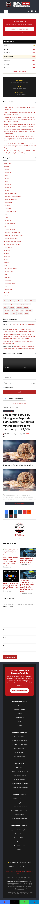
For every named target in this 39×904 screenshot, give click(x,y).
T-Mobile (13, 313)
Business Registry (19, 748)
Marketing (7, 250)
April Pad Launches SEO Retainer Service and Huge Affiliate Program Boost (10, 586)
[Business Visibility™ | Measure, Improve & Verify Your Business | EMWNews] (19, 4)
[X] (11, 512)
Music (6, 259)
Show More (19, 503)
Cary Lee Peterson (30, 300)
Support (6, 313)
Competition (7, 187)
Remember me (8, 387)
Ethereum (19, 307)
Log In (19, 392)
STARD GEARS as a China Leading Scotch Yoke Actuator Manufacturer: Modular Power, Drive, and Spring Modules (19, 131)
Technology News (9, 283)
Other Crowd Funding (10, 268)
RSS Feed (19, 850)
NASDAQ (6, 262)
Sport (5, 274)
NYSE (5, 265)
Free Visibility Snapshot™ (19, 740)
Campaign (13, 300)
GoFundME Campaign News (12, 232)
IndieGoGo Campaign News (12, 241)
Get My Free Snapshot (19, 690)
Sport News (7, 277)
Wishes (6, 295)
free (5, 226)
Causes (6, 178)
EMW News (8, 434)
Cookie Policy (29, 871)
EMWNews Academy (19, 799)
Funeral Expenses (9, 229)
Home (6, 407)
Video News (7, 292)
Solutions (19, 713)
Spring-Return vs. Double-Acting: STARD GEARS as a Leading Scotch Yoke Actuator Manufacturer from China (20, 139)
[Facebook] (6, 512)
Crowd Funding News (10, 193)
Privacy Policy (20, 871)
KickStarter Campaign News (12, 244)
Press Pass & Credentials (19, 818)
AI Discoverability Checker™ (19, 772)
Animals (6, 166)
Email (5, 638)
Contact (19, 725)
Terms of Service (10, 871)
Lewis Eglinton (7, 341)
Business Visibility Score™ (19, 744)
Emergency (7, 208)
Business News (8, 172)
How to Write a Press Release (19, 811)
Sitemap (19, 874)
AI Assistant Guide (19, 846)
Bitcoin (6, 300)
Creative (6, 190)
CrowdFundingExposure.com (21, 304)
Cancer (6, 175)
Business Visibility (19, 736)
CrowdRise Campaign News (12, 196)
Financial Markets (9, 223)
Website (5, 646)
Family (6, 217)
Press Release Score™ (19, 775)
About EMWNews (19, 709)
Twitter (26, 313)
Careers (19, 842)
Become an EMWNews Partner (20, 830)
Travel (6, 286)
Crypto (5, 307)
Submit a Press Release (19, 29)
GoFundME (15, 310)
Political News (8, 271)
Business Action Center (20, 807)
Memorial (7, 256)
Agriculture (7, 163)
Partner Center (19, 834)
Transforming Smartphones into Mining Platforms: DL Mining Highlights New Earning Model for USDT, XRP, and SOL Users (27, 586)
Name (5, 630)
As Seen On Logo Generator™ (19, 787)
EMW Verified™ (19, 752)
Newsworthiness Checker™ (19, 783)
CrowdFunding (8, 304)
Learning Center (19, 803)
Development (8, 202)
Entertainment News (10, 211)
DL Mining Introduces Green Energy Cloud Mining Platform (27, 560)
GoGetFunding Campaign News (13, 235)
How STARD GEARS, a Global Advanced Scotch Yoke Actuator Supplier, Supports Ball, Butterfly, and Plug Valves (20, 146)
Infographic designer (9, 334)
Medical (6, 253)
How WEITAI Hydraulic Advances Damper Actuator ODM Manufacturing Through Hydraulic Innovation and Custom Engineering (19, 119)
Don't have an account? (20, 403)
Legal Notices (8, 247)
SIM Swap (28, 310)
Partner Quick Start (19, 838)
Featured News (13, 407)
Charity (6, 181)
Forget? (33, 383)
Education (7, 205)
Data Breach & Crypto (10, 199)
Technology (7, 280)
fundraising (7, 310)
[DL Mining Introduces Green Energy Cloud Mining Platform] (28, 552)
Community (7, 184)
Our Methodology (19, 756)
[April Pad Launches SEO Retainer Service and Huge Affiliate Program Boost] (11, 576)
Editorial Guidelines (19, 814)
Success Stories (19, 717)
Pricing (19, 721)
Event (5, 214)
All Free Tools (20, 768)
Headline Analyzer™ (19, 779)
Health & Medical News (11, 238)
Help (22, 310)
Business (6, 169)
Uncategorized (8, 289)
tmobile (20, 313)
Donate (12, 307)
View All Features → (19, 71)
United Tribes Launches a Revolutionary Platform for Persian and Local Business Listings (10, 561)
